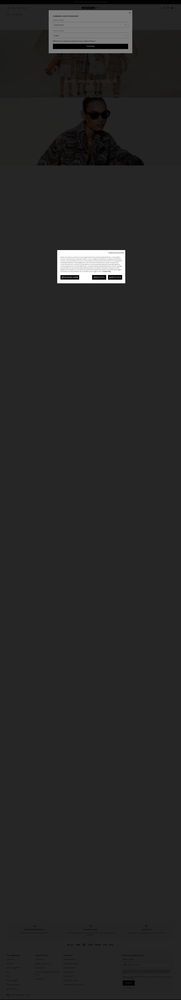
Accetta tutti (115, 277)
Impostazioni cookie (69, 277)
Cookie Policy (106, 271)
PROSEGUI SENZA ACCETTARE (116, 252)
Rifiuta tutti (99, 277)
